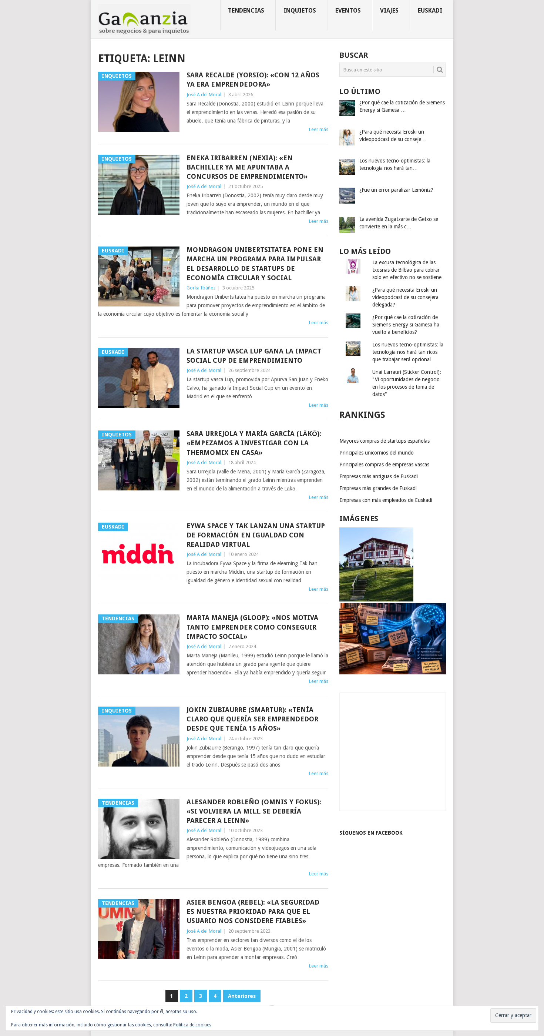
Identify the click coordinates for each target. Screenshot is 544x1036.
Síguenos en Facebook (371, 833)
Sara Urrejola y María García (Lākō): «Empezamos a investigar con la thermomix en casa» (254, 443)
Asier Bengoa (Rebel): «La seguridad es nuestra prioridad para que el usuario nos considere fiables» (253, 911)
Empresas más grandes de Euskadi (378, 488)
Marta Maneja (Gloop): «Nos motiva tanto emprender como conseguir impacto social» (252, 627)
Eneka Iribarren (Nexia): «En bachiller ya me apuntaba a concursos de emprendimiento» (247, 167)
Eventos (348, 10)
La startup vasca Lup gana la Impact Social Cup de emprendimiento (254, 355)
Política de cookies (192, 1024)
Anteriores (242, 996)
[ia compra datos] (392, 672)
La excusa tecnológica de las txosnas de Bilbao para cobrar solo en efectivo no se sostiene (406, 269)
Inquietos (299, 10)
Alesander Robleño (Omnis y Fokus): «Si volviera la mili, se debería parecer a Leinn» (254, 811)
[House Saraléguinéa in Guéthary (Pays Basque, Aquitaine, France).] (376, 600)
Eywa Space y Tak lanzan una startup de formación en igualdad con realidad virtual (256, 535)
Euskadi (430, 10)
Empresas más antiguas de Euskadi (378, 476)
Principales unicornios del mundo (376, 453)
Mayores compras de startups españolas (384, 441)
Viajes (389, 10)
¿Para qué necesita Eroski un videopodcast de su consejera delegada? (405, 297)
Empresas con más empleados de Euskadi (385, 500)
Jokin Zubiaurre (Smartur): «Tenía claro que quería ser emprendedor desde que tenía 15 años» (252, 719)
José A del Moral (204, 94)
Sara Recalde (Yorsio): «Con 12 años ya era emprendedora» (253, 79)
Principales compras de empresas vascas (384, 464)
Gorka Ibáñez (201, 288)
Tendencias (246, 10)
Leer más (318, 129)
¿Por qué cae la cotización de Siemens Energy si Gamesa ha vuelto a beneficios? (405, 324)
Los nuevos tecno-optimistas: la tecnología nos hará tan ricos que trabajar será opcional (407, 352)
